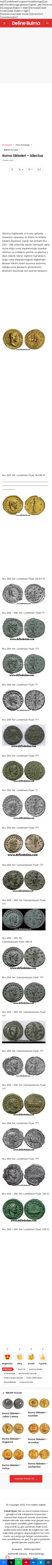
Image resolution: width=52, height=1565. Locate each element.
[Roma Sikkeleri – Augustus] (13, 1429)
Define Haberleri (22, 1558)
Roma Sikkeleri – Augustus (12, 1440)
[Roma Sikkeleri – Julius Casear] (13, 1403)
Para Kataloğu (36, 1553)
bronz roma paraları (28, 1374)
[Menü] (4, 23)
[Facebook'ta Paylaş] (3, 1562)
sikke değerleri (10, 1382)
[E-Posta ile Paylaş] (48, 1562)
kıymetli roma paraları (13, 1378)
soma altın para (26, 1382)
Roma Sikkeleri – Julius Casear (12, 1415)
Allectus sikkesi (35, 1369)
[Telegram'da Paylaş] (40, 1562)
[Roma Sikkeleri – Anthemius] (39, 1454)
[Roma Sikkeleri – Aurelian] (39, 1403)
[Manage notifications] (7, 1557)
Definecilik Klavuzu (17, 1553)
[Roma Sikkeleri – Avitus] (13, 1455)
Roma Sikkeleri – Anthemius (38, 1465)
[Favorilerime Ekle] (13, 169)
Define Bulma (26, 23)
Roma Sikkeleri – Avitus (12, 1467)
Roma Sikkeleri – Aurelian (38, 1414)
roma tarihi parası (34, 1378)
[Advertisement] (26, 55)
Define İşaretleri (32, 1549)
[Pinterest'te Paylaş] (26, 1562)
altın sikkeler (9, 1374)
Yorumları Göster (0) (24, 1478)
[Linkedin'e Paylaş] (33, 1562)
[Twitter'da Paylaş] (11, 1562)
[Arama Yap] (47, 23)
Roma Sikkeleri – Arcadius (38, 1441)
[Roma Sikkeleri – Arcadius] (39, 1429)
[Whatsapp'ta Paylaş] (18, 1562)
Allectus (21, 1369)
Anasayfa (17, 1549)
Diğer (35, 1558)
